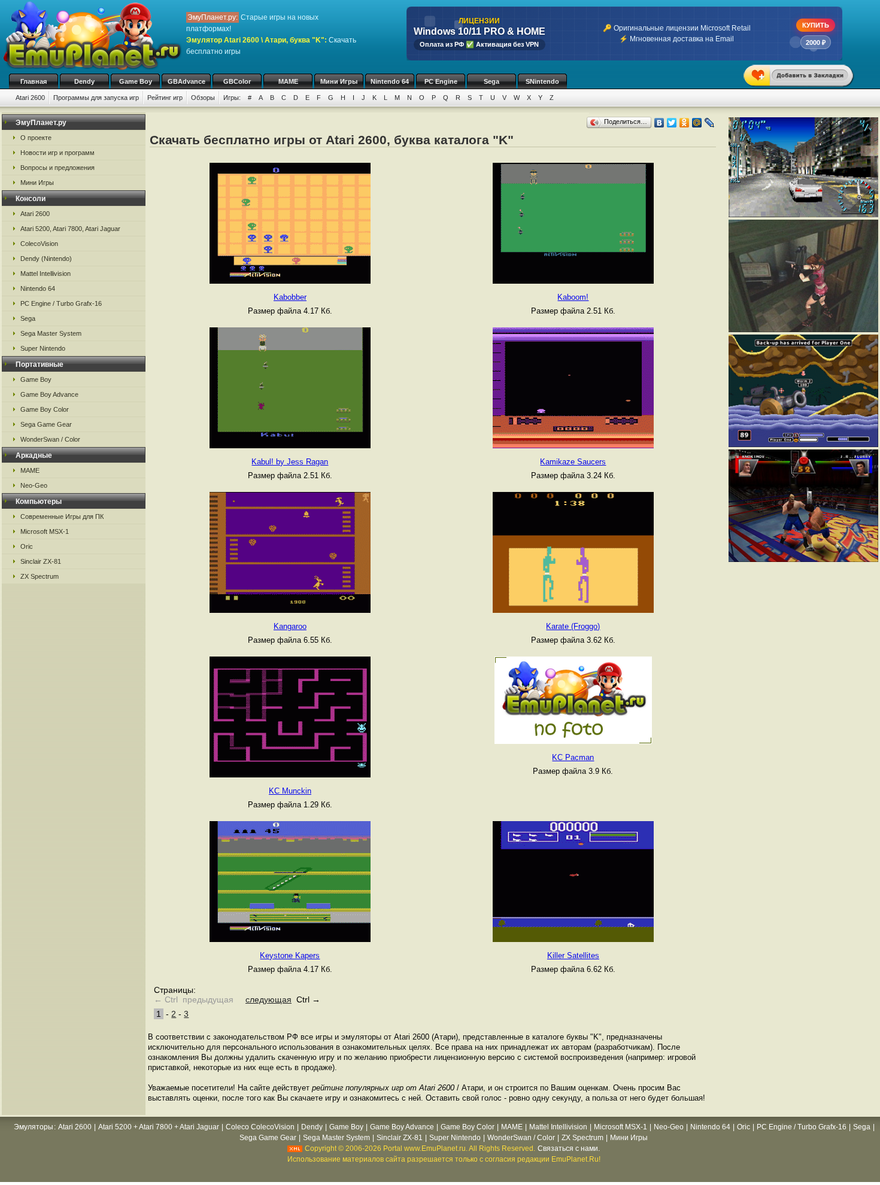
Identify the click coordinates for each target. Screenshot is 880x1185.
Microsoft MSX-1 (44, 531)
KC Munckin (290, 790)
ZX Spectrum (39, 576)
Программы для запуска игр (96, 97)
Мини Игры (338, 81)
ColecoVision (39, 243)
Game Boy (135, 81)
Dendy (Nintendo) (46, 258)
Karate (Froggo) (573, 626)
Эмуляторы (33, 1127)
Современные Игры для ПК (62, 516)
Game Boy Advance (49, 394)
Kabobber (290, 297)
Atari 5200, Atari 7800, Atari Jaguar (70, 228)
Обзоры (203, 97)
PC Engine (440, 81)
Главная (33, 81)
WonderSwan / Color (50, 439)
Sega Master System (50, 333)
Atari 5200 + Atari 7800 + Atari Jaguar (158, 1127)
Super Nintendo (42, 348)
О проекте (35, 137)
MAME (288, 81)
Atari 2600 (30, 97)
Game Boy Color (44, 409)
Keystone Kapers (290, 955)
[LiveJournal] (709, 122)
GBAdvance (186, 81)
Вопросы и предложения (57, 167)
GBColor (237, 81)
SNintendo (542, 81)
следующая (268, 999)
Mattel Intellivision (45, 273)
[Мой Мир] (697, 122)
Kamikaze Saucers (573, 461)
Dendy (84, 81)
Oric (26, 546)
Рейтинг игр (165, 97)
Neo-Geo (33, 485)
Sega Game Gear (46, 424)
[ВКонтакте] (659, 122)
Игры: (232, 97)
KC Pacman (573, 757)
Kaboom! (572, 297)
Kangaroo (290, 626)
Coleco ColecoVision (260, 1127)
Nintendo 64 (390, 81)
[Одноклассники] (684, 122)
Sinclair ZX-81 (40, 561)
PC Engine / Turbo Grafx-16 (61, 303)
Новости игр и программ (57, 152)
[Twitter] (672, 122)
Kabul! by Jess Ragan (289, 461)
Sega (491, 81)
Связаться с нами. (569, 1148)
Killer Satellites (573, 955)
